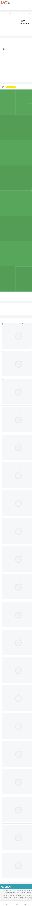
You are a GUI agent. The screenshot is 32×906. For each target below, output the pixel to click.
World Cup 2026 (7, 890)
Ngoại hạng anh (22, 894)
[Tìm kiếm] (30, 2)
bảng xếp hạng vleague (8, 895)
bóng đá (15, 894)
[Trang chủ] (5, 2)
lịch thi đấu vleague (20, 895)
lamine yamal (22, 899)
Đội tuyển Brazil (27, 892)
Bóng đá (3, 14)
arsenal (26, 897)
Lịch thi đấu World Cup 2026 (19, 890)
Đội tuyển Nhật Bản (10, 892)
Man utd (15, 897)
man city (21, 897)
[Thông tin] (27, 2)
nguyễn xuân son (13, 899)
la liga (28, 895)
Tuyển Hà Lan (19, 892)
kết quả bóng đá (8, 894)
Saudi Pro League (8, 897)
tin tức (28, 899)
